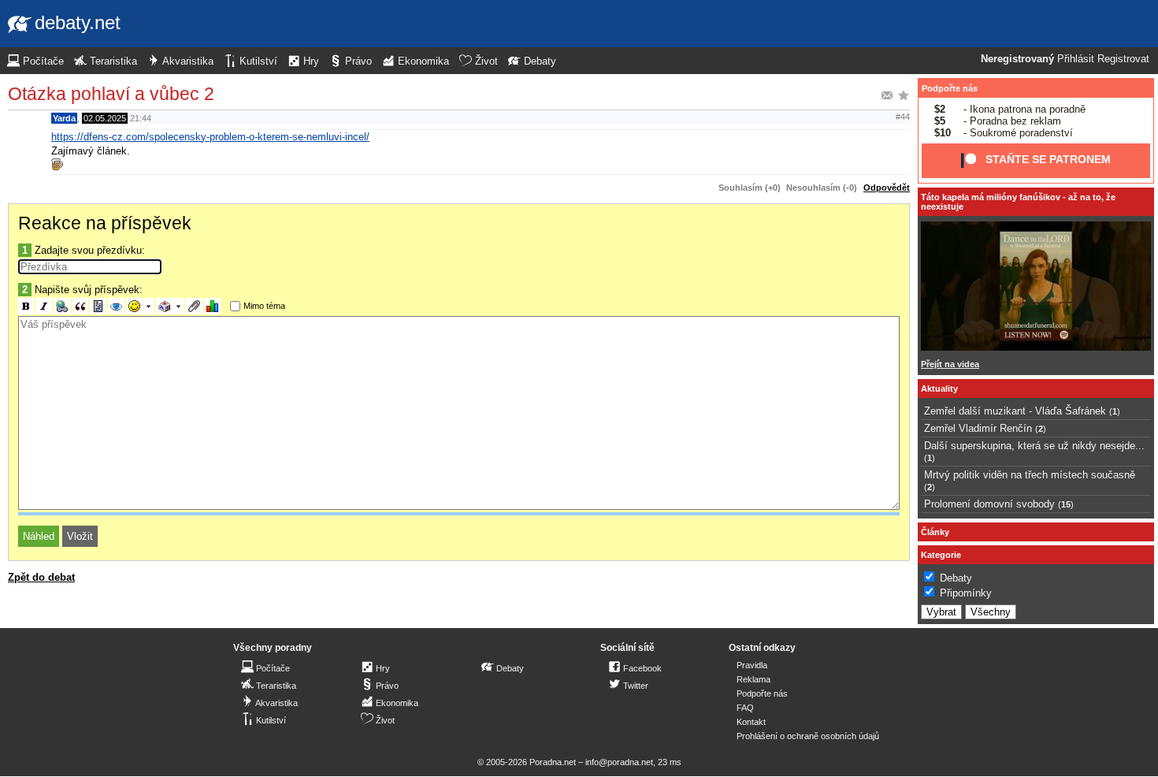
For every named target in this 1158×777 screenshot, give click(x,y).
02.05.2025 (105, 118)
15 (1066, 504)
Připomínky (966, 593)
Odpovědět (886, 187)
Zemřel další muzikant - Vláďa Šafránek (1015, 411)
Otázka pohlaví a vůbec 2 (111, 94)
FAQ (745, 707)
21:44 (140, 118)
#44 (903, 116)
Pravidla (752, 665)
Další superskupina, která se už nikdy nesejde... (1034, 446)
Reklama (753, 679)
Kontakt (751, 722)
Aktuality (939, 388)
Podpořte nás (950, 88)
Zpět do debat (41, 577)
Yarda (64, 118)
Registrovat (1123, 59)
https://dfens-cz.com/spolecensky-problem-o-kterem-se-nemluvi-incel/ (210, 137)
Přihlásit (1075, 59)
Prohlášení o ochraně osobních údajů (808, 736)
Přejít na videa (950, 364)
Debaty (956, 578)
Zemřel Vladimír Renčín (978, 428)
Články (935, 532)
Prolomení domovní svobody (989, 504)
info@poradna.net (619, 762)
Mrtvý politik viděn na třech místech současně (1029, 475)
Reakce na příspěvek (104, 223)
